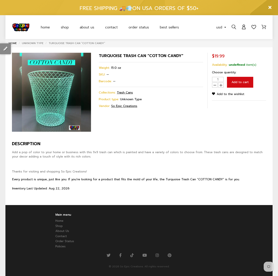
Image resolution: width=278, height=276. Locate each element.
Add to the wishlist (230, 94)
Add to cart (240, 82)
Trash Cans (125, 92)
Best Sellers (169, 27)
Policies (60, 246)
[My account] (244, 27)
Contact (111, 27)
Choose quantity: (224, 72)
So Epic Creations (124, 106)
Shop (65, 27)
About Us (87, 27)
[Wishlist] (254, 27)
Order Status (139, 27)
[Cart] (263, 27)
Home (45, 27)
